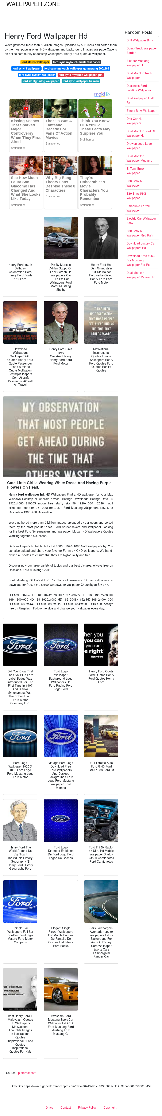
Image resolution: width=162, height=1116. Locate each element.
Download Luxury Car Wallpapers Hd (141, 245)
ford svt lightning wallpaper (41, 81)
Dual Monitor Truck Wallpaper (139, 75)
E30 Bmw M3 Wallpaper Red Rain (140, 233)
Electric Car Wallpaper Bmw (141, 220)
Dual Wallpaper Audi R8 (140, 100)
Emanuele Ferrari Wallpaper (138, 208)
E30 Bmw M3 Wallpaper (135, 183)
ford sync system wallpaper (37, 75)
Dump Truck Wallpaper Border (142, 50)
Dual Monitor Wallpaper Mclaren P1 (141, 274)
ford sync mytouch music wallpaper (76, 62)
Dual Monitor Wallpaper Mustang (139, 158)
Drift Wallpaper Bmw (140, 40)
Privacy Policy (87, 1107)
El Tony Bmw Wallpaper (135, 170)
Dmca (49, 1107)
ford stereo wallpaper (35, 62)
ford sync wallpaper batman (81, 81)
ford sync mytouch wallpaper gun (81, 75)
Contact (66, 1107)
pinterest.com (27, 1073)
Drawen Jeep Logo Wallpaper (139, 145)
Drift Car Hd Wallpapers (134, 120)
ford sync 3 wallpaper (26, 68)
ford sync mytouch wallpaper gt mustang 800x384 (76, 68)
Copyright (110, 1107)
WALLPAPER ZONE (33, 3)
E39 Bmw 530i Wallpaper (136, 195)
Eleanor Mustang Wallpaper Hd (138, 63)
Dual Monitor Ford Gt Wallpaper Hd (141, 133)
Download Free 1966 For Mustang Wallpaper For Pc (141, 260)
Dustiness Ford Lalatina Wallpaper (139, 87)
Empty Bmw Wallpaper (142, 110)
